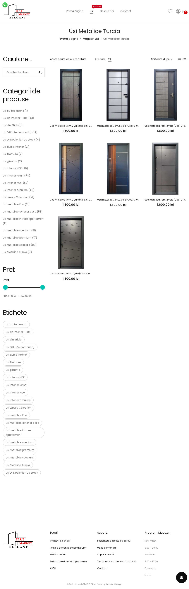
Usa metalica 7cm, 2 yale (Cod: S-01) (71, 125)
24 (109, 59)
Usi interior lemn (13, 175)
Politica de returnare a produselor (68, 561)
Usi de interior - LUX (15, 118)
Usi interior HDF (12, 168)
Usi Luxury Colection (15, 197)
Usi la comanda (106, 547)
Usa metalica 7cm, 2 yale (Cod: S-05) (71, 199)
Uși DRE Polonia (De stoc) (19, 139)
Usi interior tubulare (15, 190)
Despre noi (107, 11)
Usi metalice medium (16, 230)
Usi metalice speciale (16, 245)
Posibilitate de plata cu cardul (114, 540)
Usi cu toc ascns (13, 111)
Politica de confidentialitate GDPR (68, 547)
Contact (125, 11)
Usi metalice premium (17, 237)
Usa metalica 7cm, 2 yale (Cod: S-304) (167, 199)
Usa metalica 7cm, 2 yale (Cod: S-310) (71, 273)
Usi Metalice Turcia (15, 252)
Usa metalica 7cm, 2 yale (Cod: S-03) (166, 125)
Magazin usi (91, 39)
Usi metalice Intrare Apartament (23, 219)
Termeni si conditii (60, 540)
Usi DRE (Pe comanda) (17, 132)
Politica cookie (58, 554)
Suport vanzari (105, 554)
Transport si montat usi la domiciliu (117, 561)
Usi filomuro (10, 154)
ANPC (53, 568)
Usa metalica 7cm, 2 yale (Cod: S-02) (118, 125)
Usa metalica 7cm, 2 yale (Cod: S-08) (118, 199)
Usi (93, 9)
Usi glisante (10, 161)
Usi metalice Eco (13, 204)
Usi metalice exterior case (19, 211)
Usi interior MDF (12, 183)
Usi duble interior (13, 147)
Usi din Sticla (11, 125)
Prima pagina (74, 11)
